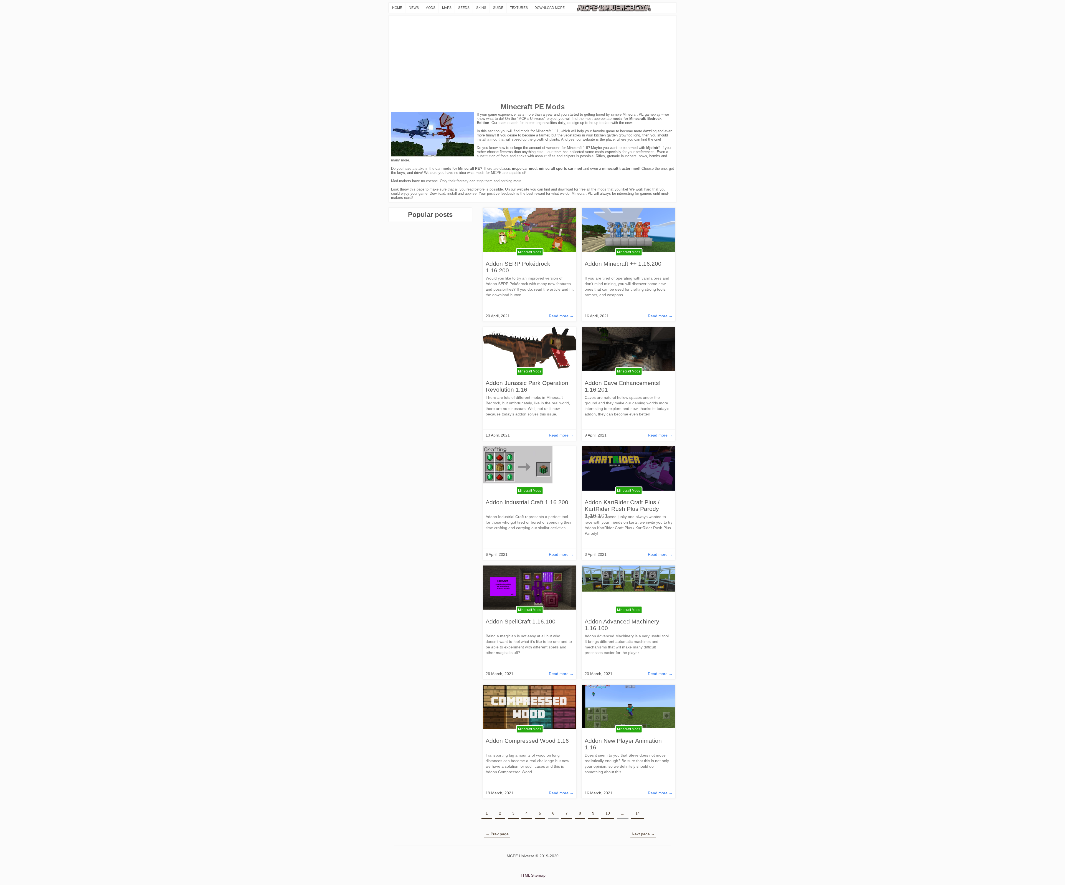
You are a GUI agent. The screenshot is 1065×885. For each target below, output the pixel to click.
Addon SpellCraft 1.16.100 (521, 621)
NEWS (414, 8)
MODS (430, 8)
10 (607, 813)
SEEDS (464, 8)
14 (637, 813)
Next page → (643, 834)
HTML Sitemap (532, 875)
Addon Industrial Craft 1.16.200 (527, 502)
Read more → (561, 316)
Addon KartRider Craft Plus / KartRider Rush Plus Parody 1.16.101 (622, 509)
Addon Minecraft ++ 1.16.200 (623, 263)
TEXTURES (519, 8)
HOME (397, 8)
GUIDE (498, 8)
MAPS (447, 8)
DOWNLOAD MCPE (549, 8)
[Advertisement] (532, 59)
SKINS (481, 8)
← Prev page (497, 834)
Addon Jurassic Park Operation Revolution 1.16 (527, 386)
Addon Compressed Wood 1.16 (527, 740)
